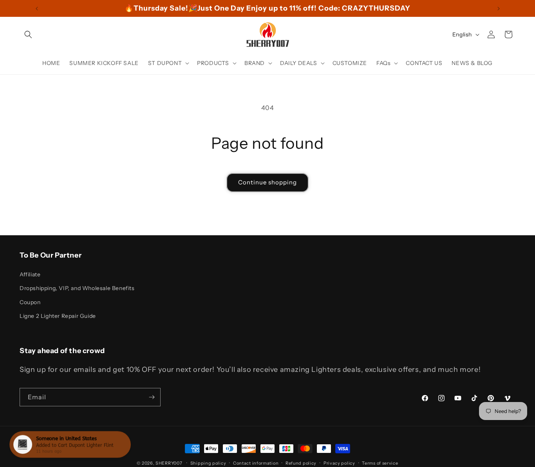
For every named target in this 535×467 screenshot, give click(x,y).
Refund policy (301, 463)
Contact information (255, 463)
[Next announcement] (498, 8)
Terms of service (380, 463)
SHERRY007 (168, 463)
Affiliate (30, 274)
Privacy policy (339, 463)
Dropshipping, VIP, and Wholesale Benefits (77, 288)
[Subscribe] (151, 397)
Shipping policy (208, 463)
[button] (28, 34)
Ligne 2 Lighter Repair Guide (58, 315)
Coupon (30, 302)
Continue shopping (267, 182)
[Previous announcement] (36, 8)
